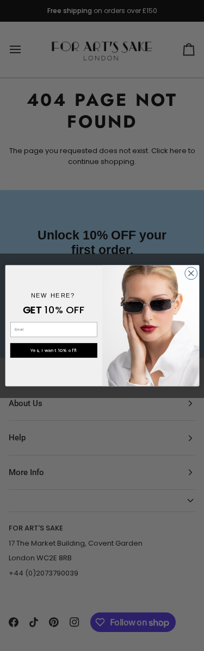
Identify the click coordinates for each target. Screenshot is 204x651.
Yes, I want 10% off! (53, 350)
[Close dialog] (190, 273)
